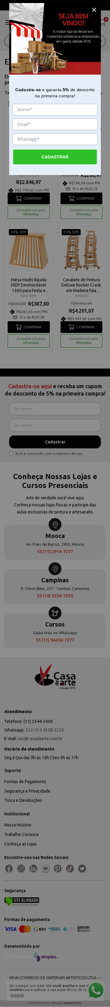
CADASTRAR (55, 156)
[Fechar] (94, 10)
